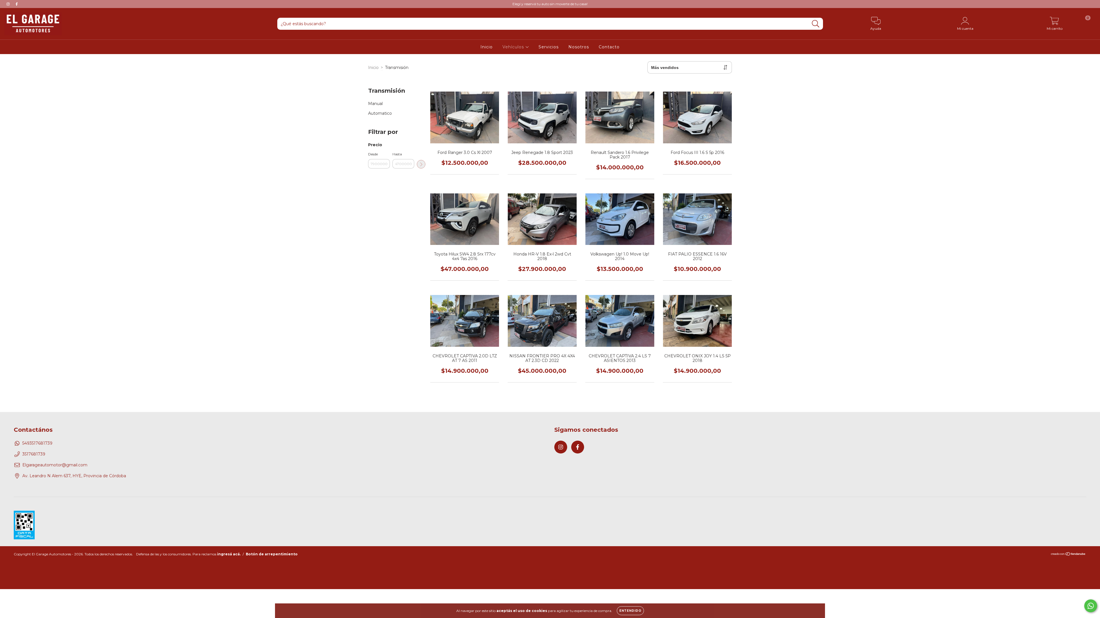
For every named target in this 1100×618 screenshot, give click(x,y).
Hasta (397, 154)
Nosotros (578, 46)
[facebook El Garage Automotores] (16, 4)
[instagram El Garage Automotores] (8, 4)
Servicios (549, 46)
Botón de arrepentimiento (272, 554)
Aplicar (421, 164)
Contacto (609, 46)
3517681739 (33, 454)
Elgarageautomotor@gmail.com (54, 465)
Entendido (630, 611)
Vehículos (513, 46)
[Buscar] (815, 24)
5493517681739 (37, 443)
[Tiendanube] (1068, 554)
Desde (373, 154)
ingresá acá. (229, 554)
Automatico (380, 113)
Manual (375, 103)
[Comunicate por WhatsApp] (1090, 605)
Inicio (486, 46)
